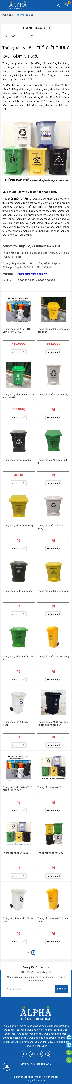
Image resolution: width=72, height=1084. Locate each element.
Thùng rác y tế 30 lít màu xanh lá (18, 658)
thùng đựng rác (56, 202)
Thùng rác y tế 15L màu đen (17, 460)
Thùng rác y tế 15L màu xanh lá (52, 461)
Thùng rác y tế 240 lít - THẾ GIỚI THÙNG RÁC (17, 788)
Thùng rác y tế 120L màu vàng (53, 656)
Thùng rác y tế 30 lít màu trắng (50, 527)
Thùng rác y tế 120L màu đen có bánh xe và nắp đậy (52, 723)
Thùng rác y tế (16, 48)
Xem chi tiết (18, 352)
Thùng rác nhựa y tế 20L (15, 852)
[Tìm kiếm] (58, 6)
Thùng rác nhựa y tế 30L (50, 852)
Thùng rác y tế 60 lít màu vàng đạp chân (53, 330)
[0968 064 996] (69, 1060)
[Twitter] (32, 1054)
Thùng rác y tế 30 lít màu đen (18, 591)
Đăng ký (61, 989)
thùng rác (49, 218)
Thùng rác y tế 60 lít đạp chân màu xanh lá (18, 396)
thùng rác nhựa (11, 202)
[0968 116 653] (69, 1052)
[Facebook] (24, 1054)
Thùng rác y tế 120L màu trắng (15, 723)
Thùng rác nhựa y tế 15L (50, 787)
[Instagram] (40, 1054)
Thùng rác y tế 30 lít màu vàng (53, 591)
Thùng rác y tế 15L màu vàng (18, 525)
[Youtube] (48, 1054)
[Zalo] (69, 1037)
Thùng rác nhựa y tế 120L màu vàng (53, 919)
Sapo (43, 1080)
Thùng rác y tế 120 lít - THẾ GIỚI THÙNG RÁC (17, 330)
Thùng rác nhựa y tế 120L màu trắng (18, 919)
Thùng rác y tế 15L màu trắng (52, 394)
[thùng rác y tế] (36, 152)
